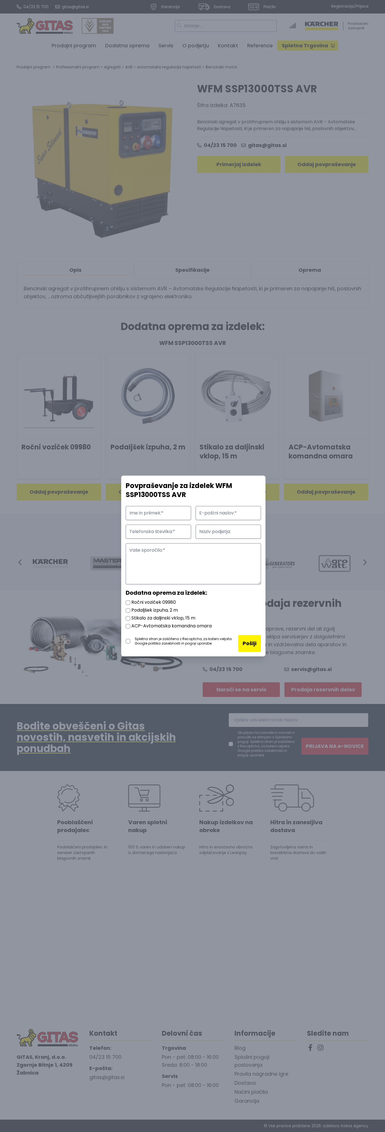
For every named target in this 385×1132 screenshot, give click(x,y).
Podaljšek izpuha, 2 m (154, 610)
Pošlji (249, 643)
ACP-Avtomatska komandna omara (171, 626)
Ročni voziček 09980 (153, 602)
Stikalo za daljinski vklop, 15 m (162, 618)
